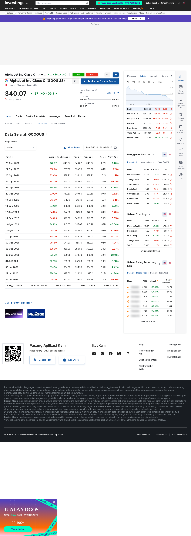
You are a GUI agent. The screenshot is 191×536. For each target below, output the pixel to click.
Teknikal (70, 116)
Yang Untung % (147, 162)
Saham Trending (137, 214)
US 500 (130, 123)
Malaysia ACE (133, 118)
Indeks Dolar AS (134, 138)
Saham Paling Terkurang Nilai (141, 264)
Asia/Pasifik (132, 13)
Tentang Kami (174, 344)
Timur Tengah (119, 13)
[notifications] (179, 2)
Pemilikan (28, 123)
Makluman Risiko (179, 435)
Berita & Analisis (35, 116)
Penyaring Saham (121, 8)
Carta (19, 116)
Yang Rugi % (163, 162)
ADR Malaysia (87, 13)
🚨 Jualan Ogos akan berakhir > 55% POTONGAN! (119, 3)
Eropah (108, 13)
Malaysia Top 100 (135, 114)
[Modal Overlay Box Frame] (28, 517)
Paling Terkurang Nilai (137, 273)
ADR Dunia (74, 13)
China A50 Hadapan (136, 133)
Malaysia (38, 13)
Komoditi (154, 76)
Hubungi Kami (174, 357)
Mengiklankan (174, 350)
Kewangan (55, 116)
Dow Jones (132, 128)
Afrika (141, 13)
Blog (141, 344)
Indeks (143, 76)
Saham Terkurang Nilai (155, 13)
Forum (82, 116)
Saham (10, 13)
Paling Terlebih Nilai (159, 273)
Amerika (99, 13)
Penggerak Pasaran (139, 154)
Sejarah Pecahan (58, 123)
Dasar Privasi (161, 435)
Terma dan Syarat (143, 435)
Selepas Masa (61, 13)
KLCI (129, 109)
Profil (18, 123)
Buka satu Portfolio (148, 360)
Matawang (131, 76)
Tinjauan (8, 123)
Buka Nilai (111, 93)
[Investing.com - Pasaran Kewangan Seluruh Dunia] (16, 3)
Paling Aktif (132, 162)
